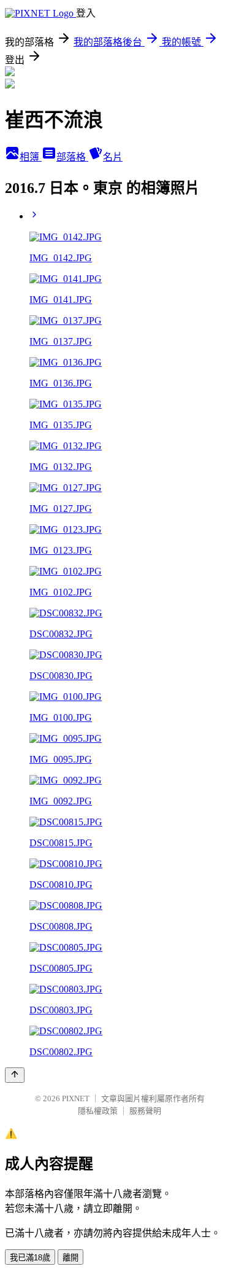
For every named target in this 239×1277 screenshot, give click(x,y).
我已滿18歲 (30, 1257)
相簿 (31, 157)
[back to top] (15, 1075)
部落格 (72, 157)
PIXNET (75, 1098)
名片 (113, 157)
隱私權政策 (98, 1110)
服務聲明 (145, 1110)
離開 (70, 1257)
